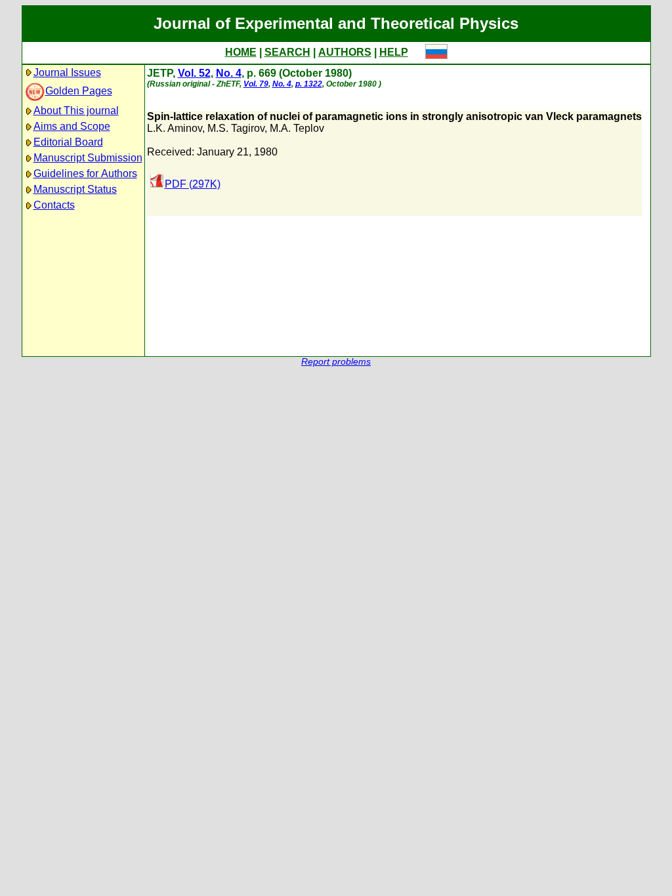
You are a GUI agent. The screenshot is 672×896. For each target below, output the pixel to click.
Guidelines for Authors (85, 173)
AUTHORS (344, 52)
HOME (241, 52)
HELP (393, 52)
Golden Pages (78, 90)
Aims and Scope (71, 126)
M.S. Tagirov (235, 128)
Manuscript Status (75, 189)
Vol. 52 (194, 73)
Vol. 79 (255, 84)
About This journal (76, 110)
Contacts (54, 205)
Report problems (336, 362)
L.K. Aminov (174, 128)
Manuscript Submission (87, 157)
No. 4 (229, 73)
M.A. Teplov (297, 128)
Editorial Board (68, 142)
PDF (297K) (192, 184)
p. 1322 (308, 84)
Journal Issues (67, 72)
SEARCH (287, 52)
